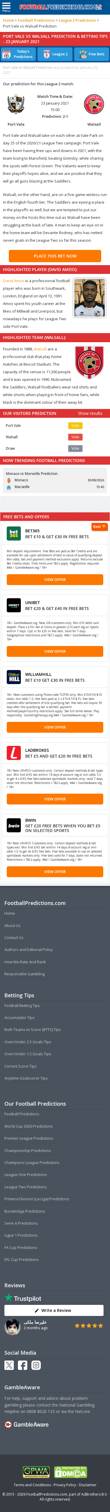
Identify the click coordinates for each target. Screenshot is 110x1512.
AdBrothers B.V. (94, 1494)
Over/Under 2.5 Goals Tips (27, 1041)
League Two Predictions (25, 1186)
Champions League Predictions (32, 1162)
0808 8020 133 (41, 1411)
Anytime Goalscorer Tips (26, 1078)
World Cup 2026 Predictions (28, 1126)
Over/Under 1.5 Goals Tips (27, 1053)
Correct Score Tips (20, 1066)
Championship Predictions (27, 1150)
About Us (12, 925)
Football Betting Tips (22, 1005)
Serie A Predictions (21, 1223)
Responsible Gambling (24, 973)
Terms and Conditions (32, 1484)
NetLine (82, 1411)
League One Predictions (25, 1174)
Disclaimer (88, 1484)
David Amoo (13, 280)
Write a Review (56, 1310)
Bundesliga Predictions (24, 1211)
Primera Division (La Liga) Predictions (36, 1198)
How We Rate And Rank (25, 961)
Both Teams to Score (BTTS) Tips (32, 1029)
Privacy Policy (65, 1484)
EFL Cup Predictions (21, 1259)
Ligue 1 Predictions (21, 1235)
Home (8, 20)
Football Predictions (36, 20)
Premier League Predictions (28, 1138)
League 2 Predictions (77, 20)
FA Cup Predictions (20, 1247)
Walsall (40, 349)
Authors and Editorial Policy (28, 949)
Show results (90, 413)
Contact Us (13, 937)
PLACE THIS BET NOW (55, 256)
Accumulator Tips (19, 1017)
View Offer (55, 579)
